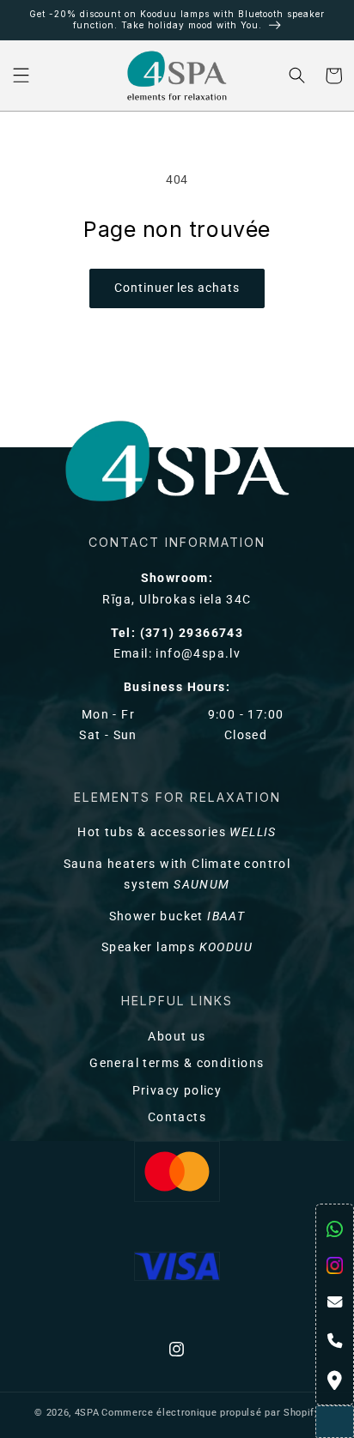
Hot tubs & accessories (177, 832)
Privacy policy (177, 1090)
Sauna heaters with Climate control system (177, 875)
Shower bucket (177, 916)
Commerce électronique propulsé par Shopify (210, 1412)
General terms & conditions (176, 1063)
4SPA (87, 1412)
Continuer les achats (177, 288)
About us (176, 1036)
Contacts (177, 1117)
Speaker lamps (177, 947)
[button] (21, 76)
